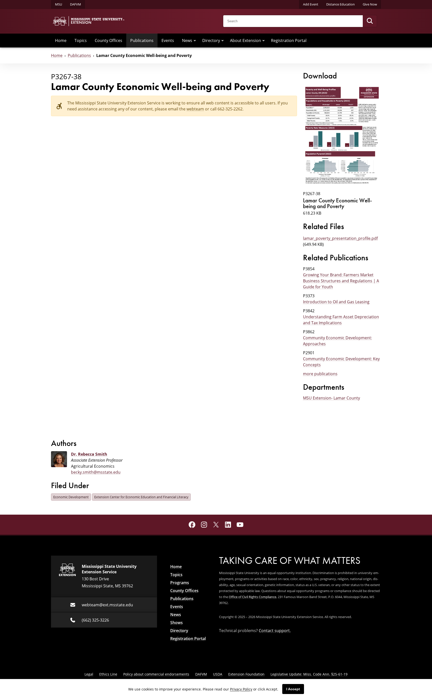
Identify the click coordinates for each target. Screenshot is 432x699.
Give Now (370, 4)
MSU (58, 4)
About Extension (245, 40)
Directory (211, 40)
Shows (176, 622)
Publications (142, 40)
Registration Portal (288, 40)
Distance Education (340, 4)
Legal (88, 674)
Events (168, 40)
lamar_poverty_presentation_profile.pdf (340, 238)
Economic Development (71, 497)
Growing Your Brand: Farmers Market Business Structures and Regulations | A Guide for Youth (341, 281)
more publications (320, 373)
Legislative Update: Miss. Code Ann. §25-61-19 (309, 674)
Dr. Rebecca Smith (89, 454)
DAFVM (75, 4)
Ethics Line (108, 674)
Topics (80, 40)
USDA (217, 674)
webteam (195, 109)
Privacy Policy (241, 689)
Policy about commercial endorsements (156, 674)
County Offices (108, 40)
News (187, 40)
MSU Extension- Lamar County (331, 398)
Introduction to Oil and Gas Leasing (336, 302)
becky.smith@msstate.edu (95, 472)
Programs (179, 582)
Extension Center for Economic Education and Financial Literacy (141, 497)
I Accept (293, 689)
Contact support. (275, 630)
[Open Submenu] (194, 40)
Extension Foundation (246, 674)
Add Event (310, 4)
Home (60, 40)
